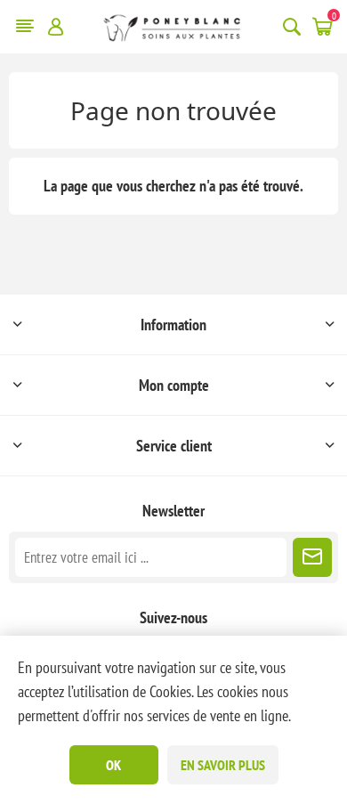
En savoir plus (223, 765)
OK (113, 765)
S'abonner (312, 557)
